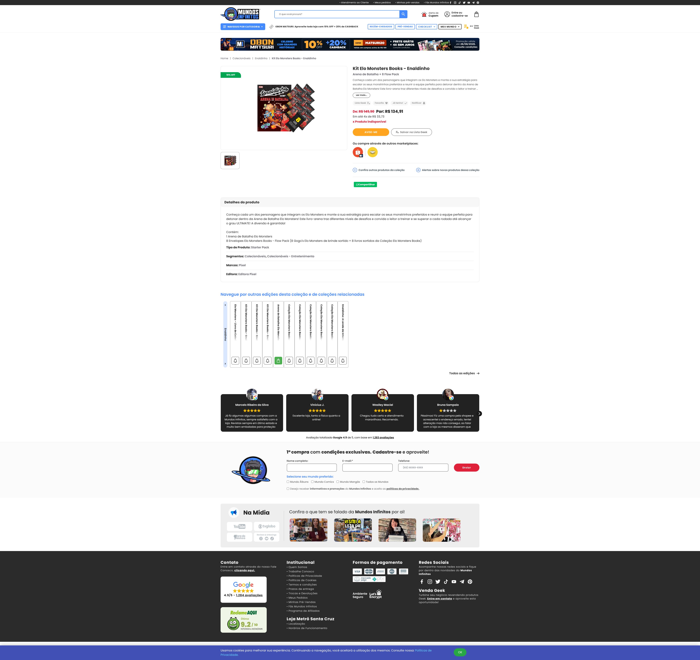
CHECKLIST (425, 26)
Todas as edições (462, 373)
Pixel (242, 265)
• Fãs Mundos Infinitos (436, 2)
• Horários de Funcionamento (307, 628)
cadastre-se (460, 15)
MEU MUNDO (449, 26)
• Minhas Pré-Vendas (301, 602)
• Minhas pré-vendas (407, 2)
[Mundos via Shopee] (358, 152)
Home (224, 58)
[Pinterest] (477, 2)
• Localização (296, 624)
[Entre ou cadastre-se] (447, 14)
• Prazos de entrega (300, 589)
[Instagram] (455, 2)
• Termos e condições (302, 584)
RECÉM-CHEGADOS (381, 26)
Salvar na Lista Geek (413, 132)
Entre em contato (439, 598)
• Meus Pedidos (297, 598)
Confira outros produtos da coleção (382, 170)
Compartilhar (366, 184)
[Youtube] (468, 2)
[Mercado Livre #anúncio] (373, 152)
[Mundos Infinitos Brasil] (240, 14)
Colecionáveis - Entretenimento (290, 256)
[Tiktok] (446, 581)
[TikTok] (459, 2)
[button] (220, 413)
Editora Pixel (247, 274)
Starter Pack (260, 247)
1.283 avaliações (383, 437)
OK (460, 652)
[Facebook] (450, 2)
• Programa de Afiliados (303, 611)
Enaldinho (261, 58)
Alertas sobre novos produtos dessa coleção (450, 170)
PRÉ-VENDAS (405, 26)
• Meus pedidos (382, 2)
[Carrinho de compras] (476, 14)
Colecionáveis (242, 58)
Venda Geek (432, 590)
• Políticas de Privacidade (304, 576)
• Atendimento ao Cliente (354, 2)
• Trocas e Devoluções (302, 593)
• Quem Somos (297, 567)
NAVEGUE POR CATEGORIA (244, 26)
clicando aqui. (244, 570)
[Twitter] (464, 2)
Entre (455, 12)
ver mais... (361, 95)
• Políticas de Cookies (302, 580)
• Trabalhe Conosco (300, 571)
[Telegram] (473, 2)
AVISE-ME (371, 132)
